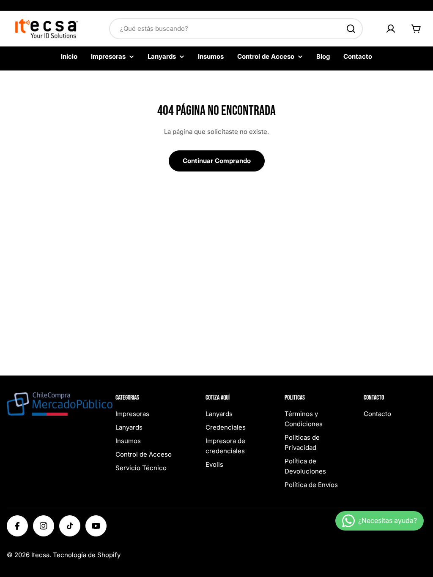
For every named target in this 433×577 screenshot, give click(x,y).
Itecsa (40, 555)
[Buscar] (351, 29)
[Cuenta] (391, 29)
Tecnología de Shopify (87, 555)
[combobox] (236, 28)
